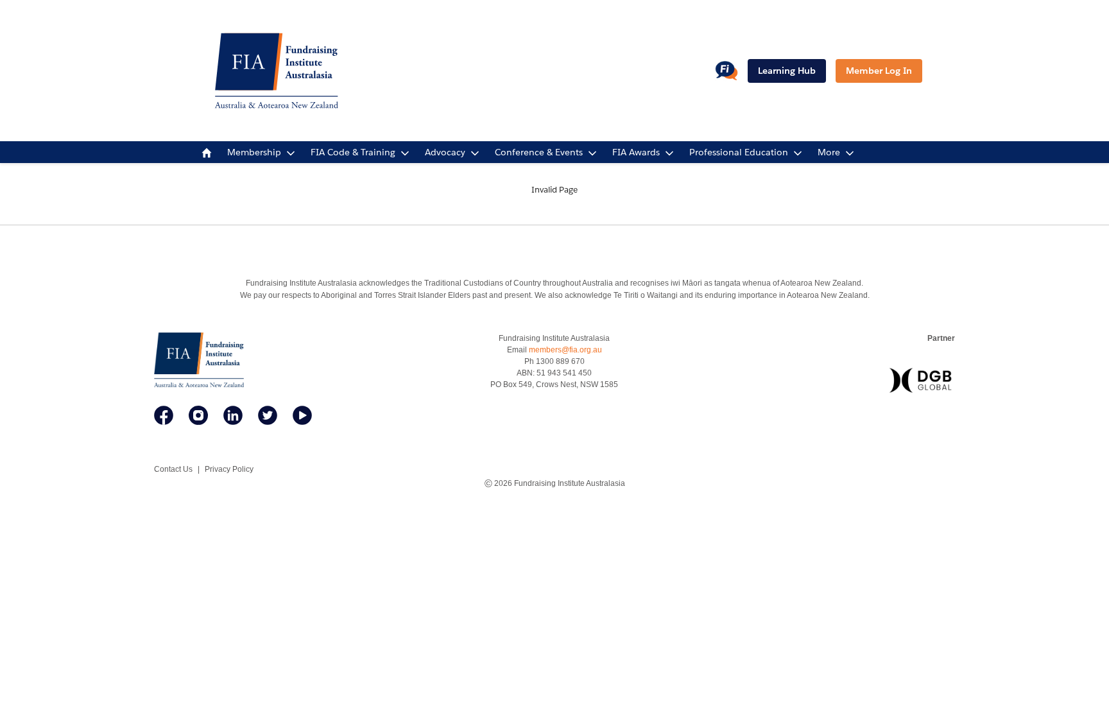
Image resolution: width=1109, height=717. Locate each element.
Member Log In (879, 70)
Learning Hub (787, 70)
